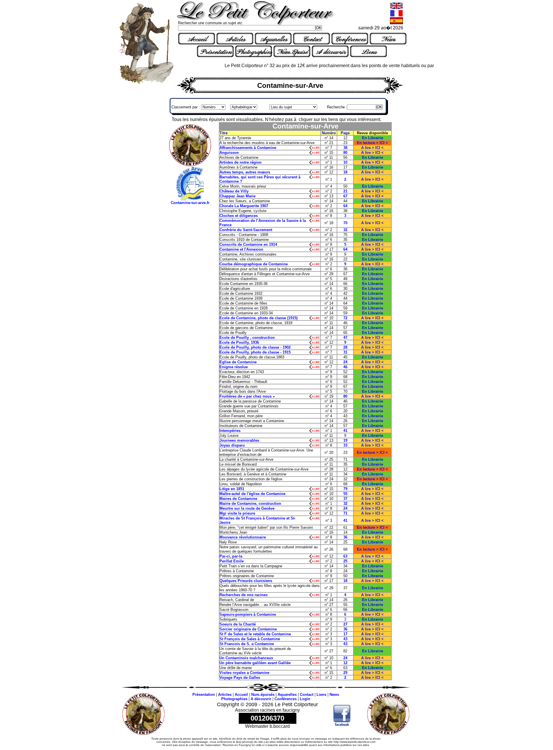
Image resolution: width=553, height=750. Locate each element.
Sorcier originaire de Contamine (248, 629)
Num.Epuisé (292, 52)
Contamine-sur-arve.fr (190, 203)
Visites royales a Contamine (244, 672)
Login (305, 699)
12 (345, 663)
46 (345, 367)
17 (345, 634)
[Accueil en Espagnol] (396, 22)
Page (345, 133)
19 (345, 440)
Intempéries (229, 430)
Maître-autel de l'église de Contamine (252, 494)
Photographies (254, 52)
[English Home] (396, 7)
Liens (369, 52)
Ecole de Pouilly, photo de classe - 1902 (259, 347)
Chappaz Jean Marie (237, 196)
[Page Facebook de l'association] (342, 724)
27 (345, 624)
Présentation (216, 52)
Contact (312, 39)
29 (345, 672)
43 (345, 639)
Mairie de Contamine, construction (250, 503)
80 (345, 152)
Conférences (350, 39)
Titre (223, 133)
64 (345, 206)
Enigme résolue (240, 367)
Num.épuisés (262, 694)
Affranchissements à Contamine (254, 148)
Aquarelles (273, 39)
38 (345, 148)
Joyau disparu (237, 445)
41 (345, 430)
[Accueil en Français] (396, 15)
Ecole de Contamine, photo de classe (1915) (258, 318)
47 (345, 337)
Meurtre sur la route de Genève (251, 508)
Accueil (197, 39)
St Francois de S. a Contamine (246, 644)
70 (345, 223)
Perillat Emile (231, 561)
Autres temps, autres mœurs (244, 172)
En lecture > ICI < (372, 143)
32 (345, 230)
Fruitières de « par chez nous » (247, 396)
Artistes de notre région (240, 162)
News (388, 39)
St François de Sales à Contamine (249, 639)
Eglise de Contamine (238, 362)
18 (345, 172)
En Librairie (372, 138)
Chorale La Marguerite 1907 (243, 206)
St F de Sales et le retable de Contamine (255, 634)
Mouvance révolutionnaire (244, 537)
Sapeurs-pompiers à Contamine (248, 614)
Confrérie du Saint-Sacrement (245, 230)
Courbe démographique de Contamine (253, 264)
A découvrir (331, 52)
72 (345, 318)
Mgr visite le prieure (237, 513)
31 (345, 352)
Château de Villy (234, 191)
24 (345, 362)
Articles (235, 39)
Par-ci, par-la (230, 556)
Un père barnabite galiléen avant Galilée (255, 663)
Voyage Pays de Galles (239, 677)
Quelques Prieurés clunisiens (245, 581)
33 (345, 445)
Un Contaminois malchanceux (246, 658)
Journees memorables (239, 440)
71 (345, 513)
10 (345, 162)
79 (345, 489)
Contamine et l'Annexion (241, 249)
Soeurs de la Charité (237, 624)
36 (345, 537)
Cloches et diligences (241, 216)
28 (345, 347)
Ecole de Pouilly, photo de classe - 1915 (258, 352)
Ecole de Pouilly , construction (248, 337)
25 (345, 561)
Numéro (329, 133)
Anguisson (229, 152)
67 (345, 196)
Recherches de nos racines (243, 595)
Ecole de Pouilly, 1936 (239, 342)
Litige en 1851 (231, 489)
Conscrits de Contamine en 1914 (248, 244)
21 (345, 191)
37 (345, 498)
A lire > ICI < (372, 148)
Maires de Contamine (240, 498)
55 (345, 494)
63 (345, 556)
